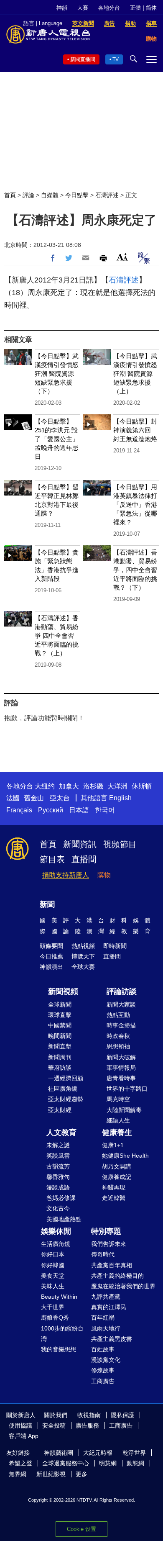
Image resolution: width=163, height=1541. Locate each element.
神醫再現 (113, 1187)
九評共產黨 (105, 1296)
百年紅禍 (103, 1317)
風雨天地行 (105, 1328)
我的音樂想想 (58, 1349)
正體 (135, 8)
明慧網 (108, 1463)
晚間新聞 (59, 1035)
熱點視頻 (83, 946)
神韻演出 (51, 966)
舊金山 (34, 797)
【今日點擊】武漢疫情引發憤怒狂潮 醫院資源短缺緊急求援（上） (135, 373)
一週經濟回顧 (65, 1078)
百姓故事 (103, 1349)
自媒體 (50, 195)
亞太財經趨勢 (65, 1099)
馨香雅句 (58, 1177)
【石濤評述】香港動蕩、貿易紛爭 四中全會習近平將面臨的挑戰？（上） (57, 635)
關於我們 (55, 1415)
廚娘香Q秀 (55, 1317)
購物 (104, 874)
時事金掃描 (121, 1025)
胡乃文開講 (116, 1166)
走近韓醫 (113, 1197)
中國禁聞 (59, 1025)
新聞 (47, 904)
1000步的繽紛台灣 (62, 1333)
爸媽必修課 (61, 1197)
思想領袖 (118, 1046)
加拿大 (69, 786)
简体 (151, 8)
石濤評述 (107, 195)
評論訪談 (122, 991)
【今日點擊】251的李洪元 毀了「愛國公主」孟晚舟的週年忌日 (57, 439)
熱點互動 (118, 1015)
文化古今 (58, 1208)
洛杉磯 (93, 786)
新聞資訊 (80, 844)
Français (19, 810)
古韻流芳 (58, 1166)
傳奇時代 (103, 1254)
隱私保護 (122, 1415)
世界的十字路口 (127, 1088)
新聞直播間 (82, 59)
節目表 (52, 859)
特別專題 (106, 1231)
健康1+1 (113, 1145)
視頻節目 (120, 844)
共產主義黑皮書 (111, 1339)
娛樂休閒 (56, 1231)
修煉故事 (103, 1370)
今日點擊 (77, 195)
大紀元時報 (97, 1452)
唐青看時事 (121, 1078)
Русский (50, 810)
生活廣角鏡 (55, 1244)
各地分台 (109, 8)
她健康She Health (125, 1155)
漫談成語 (58, 1187)
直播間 (84, 859)
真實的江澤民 (108, 1307)
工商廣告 (103, 1381)
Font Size (122, 256)
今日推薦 (51, 956)
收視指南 (89, 1415)
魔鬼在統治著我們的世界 (123, 1286)
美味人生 (52, 1286)
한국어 (105, 810)
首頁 (10, 195)
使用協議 (20, 1425)
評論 (28, 195)
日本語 (79, 810)
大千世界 (52, 1307)
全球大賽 (83, 966)
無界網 (17, 1474)
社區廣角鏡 (62, 1088)
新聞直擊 (59, 1046)
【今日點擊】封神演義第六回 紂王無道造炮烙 (135, 430)
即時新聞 (115, 946)
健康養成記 (116, 1177)
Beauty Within (59, 1296)
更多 (81, 1474)
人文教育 (61, 1132)
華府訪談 (59, 1067)
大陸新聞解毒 (124, 1110)
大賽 (82, 8)
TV (115, 59)
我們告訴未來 (108, 1244)
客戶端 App (23, 1436)
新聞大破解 (121, 1057)
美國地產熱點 (64, 1219)
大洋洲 (117, 786)
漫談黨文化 (105, 1359)
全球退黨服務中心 (65, 1463)
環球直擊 (59, 1015)
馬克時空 (118, 1099)
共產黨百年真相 (111, 1265)
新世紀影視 (51, 1474)
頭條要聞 (51, 946)
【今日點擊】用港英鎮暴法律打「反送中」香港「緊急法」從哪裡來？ (135, 504)
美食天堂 (52, 1275)
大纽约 (45, 786)
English (120, 797)
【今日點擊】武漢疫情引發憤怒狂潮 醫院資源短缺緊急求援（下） (57, 373)
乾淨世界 (134, 1452)
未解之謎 (58, 1145)
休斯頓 (142, 786)
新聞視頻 (63, 991)
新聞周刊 (59, 1057)
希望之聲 (20, 1463)
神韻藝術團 (58, 1452)
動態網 (135, 1463)
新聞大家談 (121, 1004)
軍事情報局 (121, 1067)
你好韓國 (52, 1265)
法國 (13, 797)
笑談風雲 (58, 1155)
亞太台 (60, 797)
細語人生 (118, 1120)
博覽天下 (83, 956)
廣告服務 (87, 1425)
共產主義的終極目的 (117, 1275)
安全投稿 (54, 1425)
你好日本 (52, 1254)
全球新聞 (59, 1004)
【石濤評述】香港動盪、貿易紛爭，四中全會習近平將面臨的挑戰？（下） (135, 570)
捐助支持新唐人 (65, 874)
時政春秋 (118, 1035)
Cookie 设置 (81, 1529)
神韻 (61, 8)
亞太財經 (59, 1110)
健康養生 (117, 1132)
